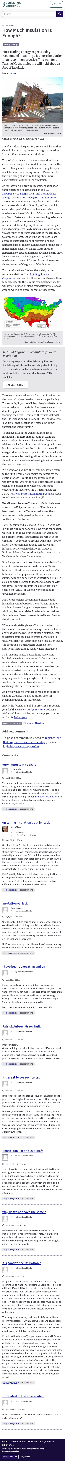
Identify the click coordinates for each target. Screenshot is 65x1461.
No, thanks (25, 1456)
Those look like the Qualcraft (22, 1151)
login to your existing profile (21, 746)
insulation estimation (45, 796)
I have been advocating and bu (23, 966)
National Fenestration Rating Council (31, 493)
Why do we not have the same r (24, 1212)
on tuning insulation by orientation (27, 822)
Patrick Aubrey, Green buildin (23, 1026)
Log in (6, 809)
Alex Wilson (11, 73)
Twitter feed (20, 717)
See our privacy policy (10, 1451)
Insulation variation (16, 903)
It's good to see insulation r (21, 1263)
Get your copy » (16, 385)
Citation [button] (40, 723)
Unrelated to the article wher (23, 1396)
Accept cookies (10, 1456)
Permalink (29, 723)
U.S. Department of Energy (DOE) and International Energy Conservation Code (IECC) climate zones (29, 193)
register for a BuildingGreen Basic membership (32, 740)
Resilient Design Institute (30, 709)
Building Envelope (11, 44)
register (14, 809)
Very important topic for (20, 764)
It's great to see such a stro (21, 1077)
